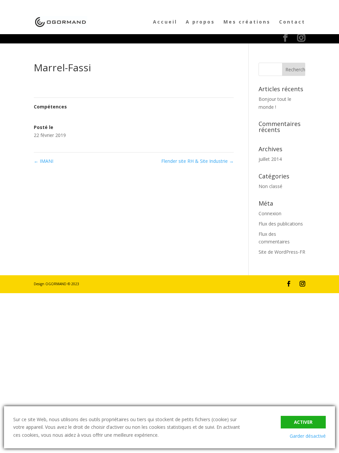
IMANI (43, 161)
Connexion (270, 213)
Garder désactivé (308, 436)
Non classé (270, 186)
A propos (200, 22)
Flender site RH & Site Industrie (197, 161)
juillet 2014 (270, 159)
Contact (292, 22)
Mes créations (246, 22)
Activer (303, 422)
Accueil (165, 22)
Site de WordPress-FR (282, 252)
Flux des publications (281, 224)
